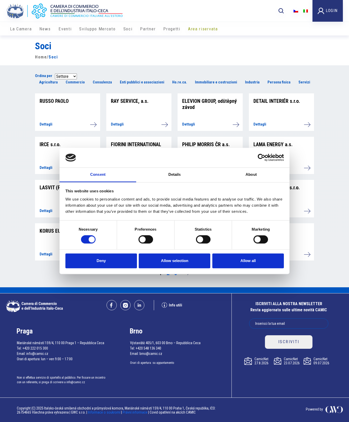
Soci (128, 28)
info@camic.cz (37, 354)
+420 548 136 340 (148, 348)
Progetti (171, 28)
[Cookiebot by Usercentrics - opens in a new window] (261, 158)
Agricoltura (48, 82)
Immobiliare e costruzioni (216, 82)
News (45, 28)
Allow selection (174, 260)
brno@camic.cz (150, 354)
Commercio (75, 82)
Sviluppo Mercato (97, 28)
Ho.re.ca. (179, 82)
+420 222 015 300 (35, 348)
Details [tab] (174, 174)
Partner (148, 28)
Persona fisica (278, 82)
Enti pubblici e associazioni (142, 82)
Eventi (65, 28)
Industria (252, 82)
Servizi (304, 82)
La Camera (21, 28)
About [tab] (251, 174)
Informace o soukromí (104, 412)
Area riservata (203, 28)
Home (41, 57)
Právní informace (135, 412)
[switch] (145, 239)
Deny (101, 260)
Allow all (248, 260)
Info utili (175, 305)
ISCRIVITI (288, 341)
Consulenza (102, 82)
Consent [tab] (98, 174)
